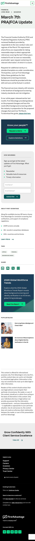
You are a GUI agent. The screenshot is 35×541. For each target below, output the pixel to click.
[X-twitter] (8, 531)
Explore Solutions (16, 138)
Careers (6, 463)
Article (4, 252)
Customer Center (14, 490)
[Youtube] (12, 531)
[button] (32, 3)
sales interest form (17, 503)
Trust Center (7, 471)
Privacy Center (8, 468)
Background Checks (7, 255)
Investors (6, 466)
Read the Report (13, 304)
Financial (14, 252)
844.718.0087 (10, 499)
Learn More (5, 239)
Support (6, 461)
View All (16, 440)
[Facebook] (4, 531)
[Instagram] (19, 531)
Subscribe (10, 196)
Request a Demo (15, 131)
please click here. (25, 113)
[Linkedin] (16, 531)
